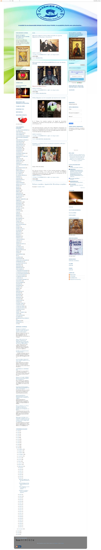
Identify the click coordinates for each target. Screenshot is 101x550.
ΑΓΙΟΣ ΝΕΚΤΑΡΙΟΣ (19, 141)
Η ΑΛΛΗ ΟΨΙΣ (73, 184)
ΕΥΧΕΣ (17, 212)
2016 (18, 447)
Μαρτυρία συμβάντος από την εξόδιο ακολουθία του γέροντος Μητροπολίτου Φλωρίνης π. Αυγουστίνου (47, 36)
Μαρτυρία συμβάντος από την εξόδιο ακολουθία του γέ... (24, 480)
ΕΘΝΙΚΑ (37, 93)
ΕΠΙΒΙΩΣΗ (18, 200)
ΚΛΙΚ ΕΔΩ (71, 265)
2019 (18, 442)
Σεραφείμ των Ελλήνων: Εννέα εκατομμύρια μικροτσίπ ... (23, 491)
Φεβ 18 (20, 501)
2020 (18, 441)
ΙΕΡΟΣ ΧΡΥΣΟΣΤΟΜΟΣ (20, 224)
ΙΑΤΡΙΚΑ (17, 221)
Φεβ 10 (20, 514)
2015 (18, 531)
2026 (18, 430)
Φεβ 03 (20, 523)
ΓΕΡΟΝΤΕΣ (18, 176)
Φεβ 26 (20, 472)
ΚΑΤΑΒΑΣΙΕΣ (18, 230)
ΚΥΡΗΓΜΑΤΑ (18, 237)
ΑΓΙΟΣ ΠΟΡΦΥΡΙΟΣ (39, 139)
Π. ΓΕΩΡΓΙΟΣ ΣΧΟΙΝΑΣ (20, 276)
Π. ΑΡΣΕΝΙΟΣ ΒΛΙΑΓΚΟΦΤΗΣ (21, 272)
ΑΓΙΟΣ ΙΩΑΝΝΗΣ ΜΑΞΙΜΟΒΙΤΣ (22, 137)
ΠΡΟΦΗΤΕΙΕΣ (18, 297)
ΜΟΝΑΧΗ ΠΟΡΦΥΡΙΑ (20, 249)
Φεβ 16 (20, 504)
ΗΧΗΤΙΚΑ (18, 215)
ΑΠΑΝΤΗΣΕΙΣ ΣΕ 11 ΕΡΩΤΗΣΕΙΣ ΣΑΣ (22, 369)
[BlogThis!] (34, 56)
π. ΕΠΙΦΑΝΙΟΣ (19, 277)
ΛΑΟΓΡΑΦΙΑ (18, 240)
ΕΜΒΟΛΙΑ (18, 197)
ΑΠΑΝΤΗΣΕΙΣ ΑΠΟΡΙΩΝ (20, 153)
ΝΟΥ (17, 255)
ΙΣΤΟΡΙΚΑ (18, 227)
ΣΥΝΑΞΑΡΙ (18, 298)
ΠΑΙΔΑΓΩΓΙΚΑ (19, 280)
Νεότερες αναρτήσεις (38, 184)
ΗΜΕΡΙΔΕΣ (18, 213)
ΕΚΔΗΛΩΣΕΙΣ (18, 193)
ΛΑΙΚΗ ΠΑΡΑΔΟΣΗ (19, 239)
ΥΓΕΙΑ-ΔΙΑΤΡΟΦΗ (19, 315)
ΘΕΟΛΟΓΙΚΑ (18, 219)
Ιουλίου (19, 457)
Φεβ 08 (20, 518)
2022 (18, 437)
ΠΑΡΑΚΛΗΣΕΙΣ (19, 285)
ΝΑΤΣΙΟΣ (18, 252)
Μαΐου (19, 461)
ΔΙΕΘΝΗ (17, 188)
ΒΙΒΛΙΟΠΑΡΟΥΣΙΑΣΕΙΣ (20, 167)
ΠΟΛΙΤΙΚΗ (18, 292)
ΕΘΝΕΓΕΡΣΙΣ (73, 169)
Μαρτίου (20, 464)
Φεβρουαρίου (20, 466)
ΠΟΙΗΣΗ (17, 289)
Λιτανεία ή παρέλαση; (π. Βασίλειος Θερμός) (76, 186)
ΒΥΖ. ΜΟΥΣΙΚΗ (19, 172)
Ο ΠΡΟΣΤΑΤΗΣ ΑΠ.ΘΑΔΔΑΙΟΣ (22, 260)
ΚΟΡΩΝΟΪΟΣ (18, 236)
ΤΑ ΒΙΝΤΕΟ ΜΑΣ (19, 304)
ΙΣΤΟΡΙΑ (17, 225)
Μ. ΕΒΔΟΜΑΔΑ (19, 246)
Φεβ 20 (20, 497)
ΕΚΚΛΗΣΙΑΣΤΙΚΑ (39, 57)
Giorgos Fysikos (73, 274)
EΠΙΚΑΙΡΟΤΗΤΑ (19, 322)
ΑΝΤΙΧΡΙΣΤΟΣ (19, 151)
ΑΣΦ (17, 166)
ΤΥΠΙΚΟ (17, 313)
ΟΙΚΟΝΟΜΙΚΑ (18, 266)
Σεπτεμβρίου (20, 454)
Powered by (74, 82)
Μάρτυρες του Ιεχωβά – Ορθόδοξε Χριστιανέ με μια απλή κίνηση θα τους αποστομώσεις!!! (22, 378)
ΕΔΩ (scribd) (81, 87)
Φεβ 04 (20, 521)
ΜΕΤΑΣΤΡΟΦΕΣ (19, 248)
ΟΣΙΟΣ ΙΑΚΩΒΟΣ (19, 269)
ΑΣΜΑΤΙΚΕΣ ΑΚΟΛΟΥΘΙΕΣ (21, 164)
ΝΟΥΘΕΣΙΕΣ (18, 257)
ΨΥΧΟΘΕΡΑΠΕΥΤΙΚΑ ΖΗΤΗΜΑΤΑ (22, 318)
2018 (18, 444)
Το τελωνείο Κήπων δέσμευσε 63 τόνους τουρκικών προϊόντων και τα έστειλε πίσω (23, 360)
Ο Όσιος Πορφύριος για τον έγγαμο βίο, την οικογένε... (24, 487)
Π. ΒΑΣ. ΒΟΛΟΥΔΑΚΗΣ (20, 274)
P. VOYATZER (72, 276)
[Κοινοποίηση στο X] (35, 56)
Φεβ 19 (20, 499)
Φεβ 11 (20, 513)
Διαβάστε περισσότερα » (37, 52)
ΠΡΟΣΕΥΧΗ (18, 295)
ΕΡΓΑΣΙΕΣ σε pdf (19, 207)
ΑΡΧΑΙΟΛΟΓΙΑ (19, 161)
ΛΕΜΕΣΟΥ (18, 242)
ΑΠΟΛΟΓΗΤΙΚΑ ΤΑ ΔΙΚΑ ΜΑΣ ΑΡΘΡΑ (22, 157)
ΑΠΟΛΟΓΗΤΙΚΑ (19, 154)
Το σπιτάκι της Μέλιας (75, 178)
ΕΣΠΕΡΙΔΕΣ (18, 209)
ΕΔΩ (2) (77, 260)
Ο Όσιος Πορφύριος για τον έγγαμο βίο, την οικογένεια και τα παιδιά (48, 97)
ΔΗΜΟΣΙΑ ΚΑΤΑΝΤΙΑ (20, 184)
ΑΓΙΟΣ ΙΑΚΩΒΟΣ (19, 134)
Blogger (62, 543)
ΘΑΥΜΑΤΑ (18, 216)
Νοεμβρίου (20, 450)
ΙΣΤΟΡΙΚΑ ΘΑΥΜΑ (19, 228)
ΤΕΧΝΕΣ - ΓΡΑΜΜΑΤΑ (20, 312)
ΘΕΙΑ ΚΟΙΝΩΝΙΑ (19, 218)
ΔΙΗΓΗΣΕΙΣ (18, 190)
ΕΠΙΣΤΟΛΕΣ (18, 206)
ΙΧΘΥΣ (71, 166)
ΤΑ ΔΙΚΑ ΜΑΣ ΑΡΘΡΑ (20, 306)
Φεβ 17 (20, 503)
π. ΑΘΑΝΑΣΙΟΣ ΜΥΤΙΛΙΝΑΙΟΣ (22, 270)
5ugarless (56, 543)
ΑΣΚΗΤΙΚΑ (18, 163)
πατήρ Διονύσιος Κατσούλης (75, 279)
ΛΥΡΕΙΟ (17, 245)
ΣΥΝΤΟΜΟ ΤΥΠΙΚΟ (20, 303)
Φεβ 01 (20, 526)
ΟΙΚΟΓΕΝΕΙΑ (18, 264)
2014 (18, 532)
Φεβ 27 (20, 471)
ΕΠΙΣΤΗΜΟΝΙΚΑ (19, 204)
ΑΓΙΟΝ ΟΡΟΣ (18, 131)
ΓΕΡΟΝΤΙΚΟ (18, 178)
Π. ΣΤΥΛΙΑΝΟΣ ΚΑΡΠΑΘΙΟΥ (21, 279)
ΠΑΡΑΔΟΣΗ (18, 283)
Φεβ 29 (20, 467)
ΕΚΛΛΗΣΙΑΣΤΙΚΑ (19, 196)
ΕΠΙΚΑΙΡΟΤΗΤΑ (39, 180)
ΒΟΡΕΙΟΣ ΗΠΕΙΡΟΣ (19, 170)
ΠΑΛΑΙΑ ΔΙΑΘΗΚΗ (19, 282)
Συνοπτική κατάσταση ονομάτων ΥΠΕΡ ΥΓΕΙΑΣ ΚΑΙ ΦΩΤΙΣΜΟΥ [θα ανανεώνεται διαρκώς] (22, 387)
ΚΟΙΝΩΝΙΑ (18, 234)
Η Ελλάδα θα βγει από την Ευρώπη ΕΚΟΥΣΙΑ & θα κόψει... (24, 484)
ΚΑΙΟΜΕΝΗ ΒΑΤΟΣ (74, 181)
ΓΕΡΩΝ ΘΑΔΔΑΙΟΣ (19, 179)
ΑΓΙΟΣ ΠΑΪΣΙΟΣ (19, 142)
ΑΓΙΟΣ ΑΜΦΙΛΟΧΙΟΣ (20, 133)
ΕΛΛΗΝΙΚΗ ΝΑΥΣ (73, 277)
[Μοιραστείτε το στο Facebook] (36, 56)
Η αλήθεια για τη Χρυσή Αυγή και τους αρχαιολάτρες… (22, 351)
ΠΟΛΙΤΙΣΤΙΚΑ (18, 294)
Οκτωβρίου (20, 452)
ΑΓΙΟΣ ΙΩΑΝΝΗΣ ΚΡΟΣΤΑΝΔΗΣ (22, 135)
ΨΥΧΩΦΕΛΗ (18, 320)
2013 (18, 534)
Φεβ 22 (20, 494)
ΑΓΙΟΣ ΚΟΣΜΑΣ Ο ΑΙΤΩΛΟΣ (21, 139)
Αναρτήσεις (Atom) (40, 186)
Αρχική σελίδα (48, 184)
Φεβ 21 (20, 496)
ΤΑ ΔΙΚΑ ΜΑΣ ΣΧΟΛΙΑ (20, 307)
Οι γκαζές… (72, 179)
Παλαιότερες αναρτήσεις (59, 184)
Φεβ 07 (20, 520)
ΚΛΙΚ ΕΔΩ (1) (71, 260)
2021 (18, 439)
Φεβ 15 (20, 506)
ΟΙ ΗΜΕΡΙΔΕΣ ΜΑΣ (19, 261)
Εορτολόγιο (76, 150)
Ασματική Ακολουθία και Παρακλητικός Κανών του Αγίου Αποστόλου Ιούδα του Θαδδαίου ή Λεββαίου (22, 397)
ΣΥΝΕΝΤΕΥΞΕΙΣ (19, 300)
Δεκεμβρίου (20, 449)
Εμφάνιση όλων (83, 187)
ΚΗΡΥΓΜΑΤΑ (18, 233)
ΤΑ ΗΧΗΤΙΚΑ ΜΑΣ (19, 309)
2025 (18, 432)
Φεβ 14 (20, 508)
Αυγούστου (20, 456)
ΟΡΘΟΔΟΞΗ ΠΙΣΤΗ (19, 267)
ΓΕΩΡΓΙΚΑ (18, 181)
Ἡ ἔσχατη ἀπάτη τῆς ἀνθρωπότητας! (76, 182)
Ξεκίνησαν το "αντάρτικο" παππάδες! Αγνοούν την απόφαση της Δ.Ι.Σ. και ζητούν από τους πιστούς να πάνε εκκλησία (22, 330)
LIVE (17, 323)
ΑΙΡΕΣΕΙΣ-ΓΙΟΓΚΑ (19, 145)
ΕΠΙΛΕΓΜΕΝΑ (18, 203)
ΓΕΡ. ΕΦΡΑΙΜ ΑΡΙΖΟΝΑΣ (21, 175)
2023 (18, 435)
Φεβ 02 (20, 525)
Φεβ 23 (20, 477)
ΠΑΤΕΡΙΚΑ (18, 286)
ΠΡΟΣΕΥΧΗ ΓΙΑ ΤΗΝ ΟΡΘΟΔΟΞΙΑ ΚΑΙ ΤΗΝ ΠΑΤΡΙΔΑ (22, 102)
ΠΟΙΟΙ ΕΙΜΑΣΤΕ (19, 291)
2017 (18, 446)
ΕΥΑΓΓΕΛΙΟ (18, 210)
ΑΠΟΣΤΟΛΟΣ (18, 158)
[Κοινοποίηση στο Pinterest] (37, 56)
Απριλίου (20, 462)
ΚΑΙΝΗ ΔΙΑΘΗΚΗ (72, 215)
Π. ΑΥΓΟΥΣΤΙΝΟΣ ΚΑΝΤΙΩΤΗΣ (22, 273)
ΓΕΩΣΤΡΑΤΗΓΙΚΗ (19, 182)
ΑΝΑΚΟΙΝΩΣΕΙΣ (19, 148)
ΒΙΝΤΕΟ (17, 169)
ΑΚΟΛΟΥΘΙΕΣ (18, 147)
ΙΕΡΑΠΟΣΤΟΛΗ (19, 222)
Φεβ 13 (20, 509)
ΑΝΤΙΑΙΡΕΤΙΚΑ (19, 150)
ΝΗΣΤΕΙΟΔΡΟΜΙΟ (19, 254)
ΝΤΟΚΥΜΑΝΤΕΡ (19, 258)
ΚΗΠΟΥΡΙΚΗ (18, 231)
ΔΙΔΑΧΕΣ (18, 187)
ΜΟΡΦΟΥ (18, 251)
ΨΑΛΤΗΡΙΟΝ (18, 316)
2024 (18, 434)
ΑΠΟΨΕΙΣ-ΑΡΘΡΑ (19, 160)
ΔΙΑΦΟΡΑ (18, 185)
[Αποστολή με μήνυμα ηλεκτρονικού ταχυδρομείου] (33, 56)
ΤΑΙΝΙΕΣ (17, 310)
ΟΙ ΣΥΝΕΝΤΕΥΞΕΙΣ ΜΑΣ (21, 263)
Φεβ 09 (20, 516)
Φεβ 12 (20, 511)
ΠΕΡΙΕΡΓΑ (18, 288)
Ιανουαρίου (20, 528)
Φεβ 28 (20, 469)
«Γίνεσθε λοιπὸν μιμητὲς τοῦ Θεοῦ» (76, 167)
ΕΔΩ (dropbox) (74, 87)
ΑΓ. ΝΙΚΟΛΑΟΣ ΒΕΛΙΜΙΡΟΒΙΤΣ (22, 130)
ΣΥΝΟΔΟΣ (18, 301)
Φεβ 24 (20, 476)
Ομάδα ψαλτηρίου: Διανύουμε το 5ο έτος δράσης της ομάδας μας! (22, 36)
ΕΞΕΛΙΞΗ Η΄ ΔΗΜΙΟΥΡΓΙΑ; (21, 199)
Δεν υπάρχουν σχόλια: (55, 54)
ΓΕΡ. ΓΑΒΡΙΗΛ (19, 173)
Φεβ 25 (20, 474)
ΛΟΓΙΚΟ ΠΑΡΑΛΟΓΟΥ (20, 243)
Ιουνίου (19, 459)
